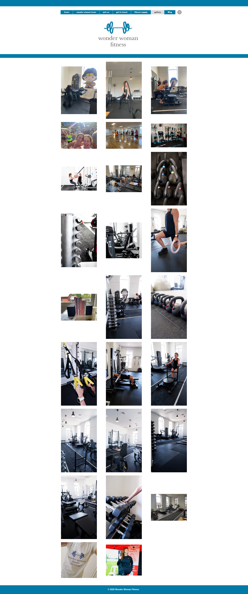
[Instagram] (179, 12)
